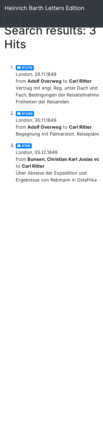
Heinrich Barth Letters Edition (44, 8)
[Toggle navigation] (13, 19)
